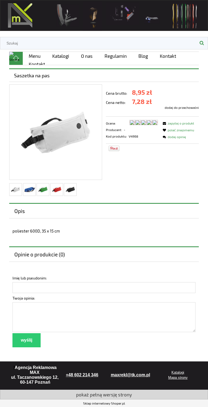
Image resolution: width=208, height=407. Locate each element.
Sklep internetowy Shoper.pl (104, 403)
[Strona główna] (104, 14)
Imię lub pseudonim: (29, 278)
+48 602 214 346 (82, 375)
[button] (177, 123)
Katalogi (177, 372)
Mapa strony (178, 378)
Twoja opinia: (23, 298)
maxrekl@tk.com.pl (130, 375)
